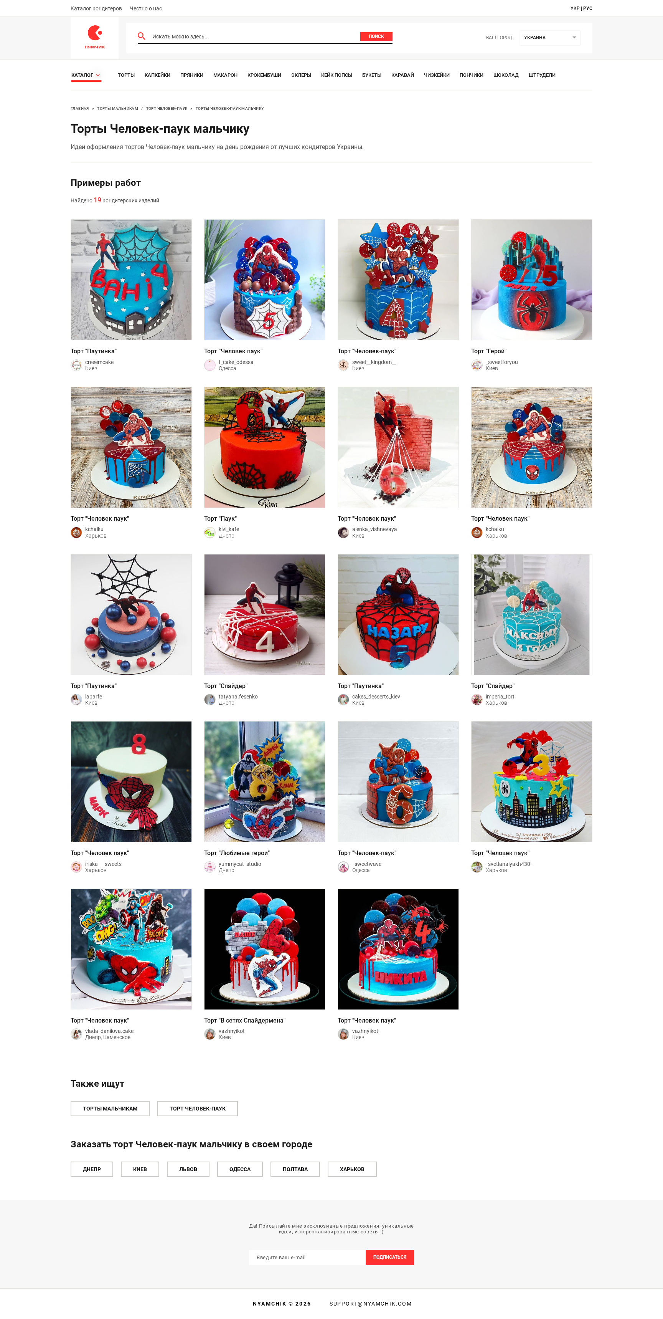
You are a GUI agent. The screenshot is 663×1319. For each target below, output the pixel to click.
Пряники (191, 75)
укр (575, 8)
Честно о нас (146, 8)
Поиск (376, 36)
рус (587, 8)
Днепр (92, 1169)
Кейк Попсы (336, 75)
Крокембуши (264, 75)
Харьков (352, 1169)
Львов (188, 1169)
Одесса (240, 1169)
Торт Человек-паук (167, 108)
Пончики (471, 75)
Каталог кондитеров (96, 8)
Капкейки (157, 75)
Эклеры (301, 75)
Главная (80, 108)
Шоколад (506, 75)
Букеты (371, 75)
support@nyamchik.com (370, 1304)
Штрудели (542, 75)
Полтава (295, 1169)
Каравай (402, 75)
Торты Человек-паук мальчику (230, 108)
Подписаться (389, 1257)
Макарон (225, 75)
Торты (126, 75)
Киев (140, 1169)
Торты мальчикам (117, 108)
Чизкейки (437, 75)
